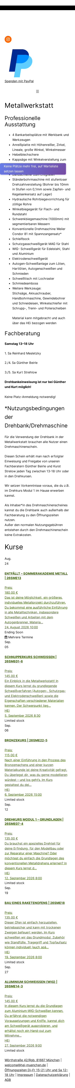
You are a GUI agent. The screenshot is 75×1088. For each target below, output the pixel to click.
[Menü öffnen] (68, 8)
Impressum (25, 1075)
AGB (8, 1080)
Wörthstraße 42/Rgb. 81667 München (32, 1060)
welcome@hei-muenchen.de (25, 1065)
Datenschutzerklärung (52, 1075)
